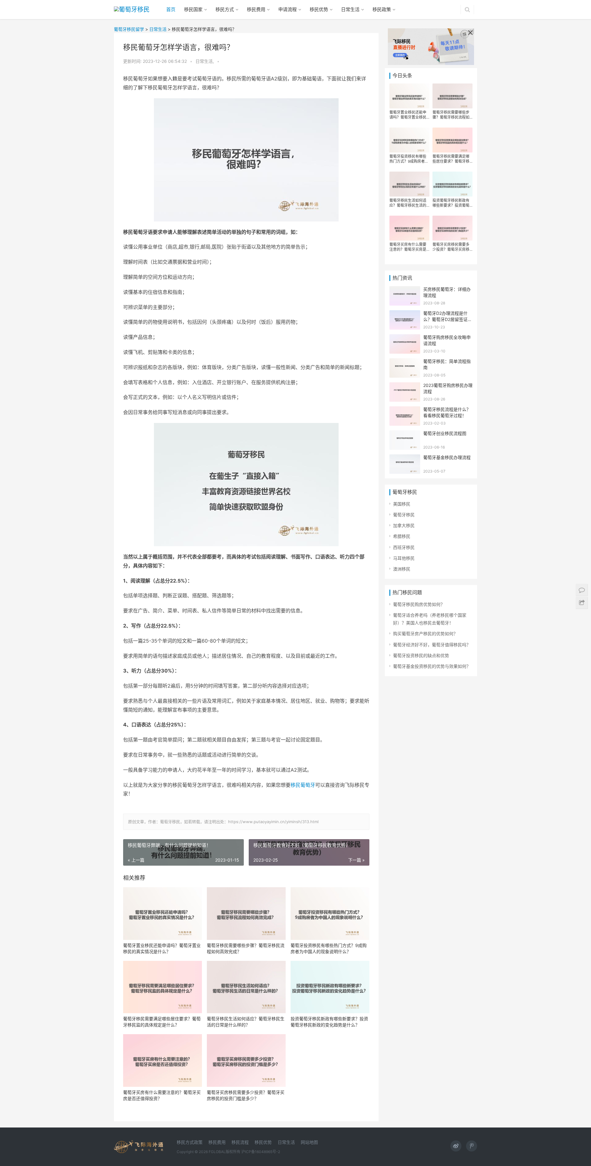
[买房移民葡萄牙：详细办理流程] (404, 290)
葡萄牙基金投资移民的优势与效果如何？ (432, 666)
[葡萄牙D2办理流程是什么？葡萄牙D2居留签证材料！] (404, 314)
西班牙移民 (404, 547)
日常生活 (350, 9)
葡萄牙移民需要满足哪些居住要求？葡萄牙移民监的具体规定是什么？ (162, 1021)
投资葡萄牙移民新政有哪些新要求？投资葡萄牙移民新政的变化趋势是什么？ (329, 1021)
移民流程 (240, 1142)
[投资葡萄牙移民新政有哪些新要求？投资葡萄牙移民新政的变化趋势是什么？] (330, 987)
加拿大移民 (404, 525)
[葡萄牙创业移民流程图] (404, 434)
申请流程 (287, 9)
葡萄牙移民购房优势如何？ (419, 604)
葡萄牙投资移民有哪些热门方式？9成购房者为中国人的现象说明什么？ (329, 948)
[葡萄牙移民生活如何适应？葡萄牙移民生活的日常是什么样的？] (246, 987)
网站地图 (309, 1142)
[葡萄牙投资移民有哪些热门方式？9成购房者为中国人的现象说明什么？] (330, 913)
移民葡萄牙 (303, 785)
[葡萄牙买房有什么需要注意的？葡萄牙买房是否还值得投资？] (162, 1060)
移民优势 (319, 9)
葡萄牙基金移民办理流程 (447, 457)
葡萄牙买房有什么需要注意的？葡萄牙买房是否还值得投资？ (162, 1095)
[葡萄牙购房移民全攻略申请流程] (404, 338)
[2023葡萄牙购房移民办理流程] (404, 386)
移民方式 (224, 9)
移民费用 (256, 9)
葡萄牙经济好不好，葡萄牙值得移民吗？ (432, 644)
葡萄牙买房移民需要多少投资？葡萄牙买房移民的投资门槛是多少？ (245, 1095)
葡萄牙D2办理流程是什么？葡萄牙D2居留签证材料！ (447, 319)
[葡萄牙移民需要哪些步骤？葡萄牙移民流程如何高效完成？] (246, 913)
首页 (170, 9)
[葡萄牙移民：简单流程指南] (404, 362)
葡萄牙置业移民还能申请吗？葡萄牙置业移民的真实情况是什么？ (162, 948)
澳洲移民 (401, 568)
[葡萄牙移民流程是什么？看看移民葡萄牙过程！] (404, 410)
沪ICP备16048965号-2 (260, 1151)
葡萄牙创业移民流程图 (444, 433)
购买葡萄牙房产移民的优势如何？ (425, 633)
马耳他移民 (404, 558)
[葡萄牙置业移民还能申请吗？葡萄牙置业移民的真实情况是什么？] (162, 913)
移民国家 (193, 9)
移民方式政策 (190, 1142)
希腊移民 (401, 536)
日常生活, (205, 61)
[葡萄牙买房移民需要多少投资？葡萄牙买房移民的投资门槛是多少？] (246, 1060)
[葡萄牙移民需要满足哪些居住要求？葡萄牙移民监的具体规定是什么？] (162, 987)
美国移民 (401, 503)
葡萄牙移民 (404, 514)
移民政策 (381, 9)
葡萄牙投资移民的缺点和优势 (421, 655)
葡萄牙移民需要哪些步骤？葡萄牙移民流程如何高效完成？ (245, 948)
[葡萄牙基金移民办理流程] (404, 458)
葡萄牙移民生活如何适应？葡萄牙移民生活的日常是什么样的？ (245, 1021)
